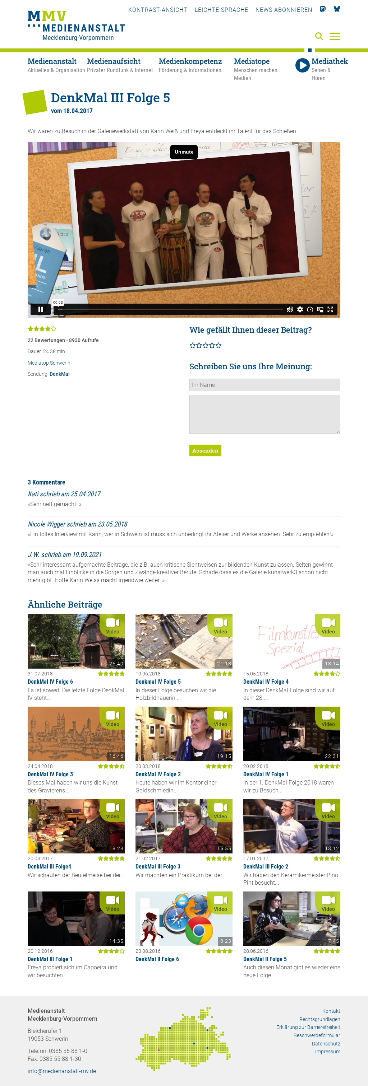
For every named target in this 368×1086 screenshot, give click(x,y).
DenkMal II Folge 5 (265, 959)
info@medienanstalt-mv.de (62, 1071)
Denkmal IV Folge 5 (158, 681)
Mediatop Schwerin (49, 363)
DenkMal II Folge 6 (157, 959)
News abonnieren (284, 9)
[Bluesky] (337, 9)
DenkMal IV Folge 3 (50, 774)
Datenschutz (326, 1044)
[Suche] (320, 36)
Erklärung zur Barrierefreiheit (308, 1027)
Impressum (327, 1051)
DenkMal (60, 374)
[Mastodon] (322, 9)
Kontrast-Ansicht (158, 9)
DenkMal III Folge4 (49, 866)
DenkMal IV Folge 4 (266, 681)
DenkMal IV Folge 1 (266, 774)
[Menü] (335, 36)
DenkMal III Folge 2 (265, 866)
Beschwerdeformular (317, 1035)
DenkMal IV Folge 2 (158, 774)
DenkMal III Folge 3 (157, 866)
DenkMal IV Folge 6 (50, 681)
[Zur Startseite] (76, 27)
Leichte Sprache (221, 9)
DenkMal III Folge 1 (50, 959)
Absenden (205, 450)
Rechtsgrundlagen (319, 1019)
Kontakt (331, 1011)
